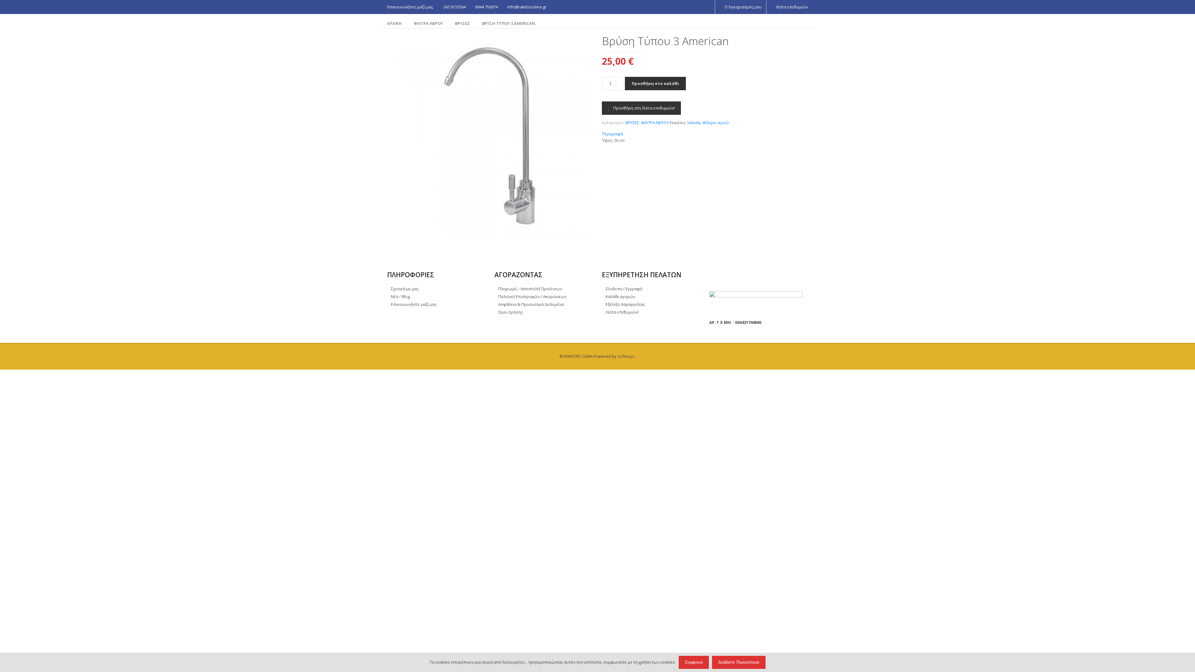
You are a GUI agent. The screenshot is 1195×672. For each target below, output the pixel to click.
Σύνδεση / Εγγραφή (624, 289)
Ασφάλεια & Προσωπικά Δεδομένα (531, 304)
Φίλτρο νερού (715, 122)
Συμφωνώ (694, 662)
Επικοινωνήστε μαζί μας (414, 304)
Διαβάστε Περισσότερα (738, 662)
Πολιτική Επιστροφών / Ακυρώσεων (532, 296)
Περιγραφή (612, 134)
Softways (626, 356)
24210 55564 (454, 7)
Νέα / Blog (400, 296)
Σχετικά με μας (405, 289)
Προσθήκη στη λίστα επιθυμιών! (643, 108)
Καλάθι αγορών (620, 296)
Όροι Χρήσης (510, 312)
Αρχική (394, 23)
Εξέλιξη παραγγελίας (625, 304)
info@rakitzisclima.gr (526, 7)
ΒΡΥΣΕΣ (462, 23)
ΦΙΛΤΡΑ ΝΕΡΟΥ (428, 23)
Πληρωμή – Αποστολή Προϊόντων (530, 289)
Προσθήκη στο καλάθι (655, 83)
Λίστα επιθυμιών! (622, 312)
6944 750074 (486, 7)
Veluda (694, 122)
